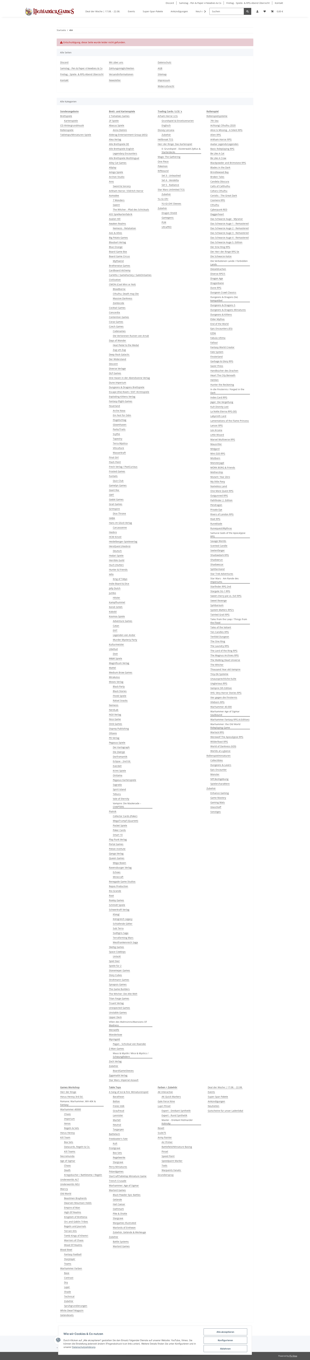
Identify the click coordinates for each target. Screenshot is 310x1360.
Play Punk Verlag (118, 839)
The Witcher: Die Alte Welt (123, 993)
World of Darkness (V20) (223, 746)
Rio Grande (115, 890)
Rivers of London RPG (221, 514)
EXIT (115, 630)
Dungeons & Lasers (220, 765)
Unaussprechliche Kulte (223, 678)
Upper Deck (115, 1017)
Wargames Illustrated (124, 1222)
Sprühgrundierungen (75, 1305)
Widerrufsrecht (166, 86)
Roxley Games (116, 900)
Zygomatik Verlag (118, 1075)
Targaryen (118, 1129)
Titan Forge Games (119, 998)
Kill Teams (69, 1151)
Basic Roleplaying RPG (222, 148)
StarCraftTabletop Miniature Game (127, 1176)
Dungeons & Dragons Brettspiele (126, 387)
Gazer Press (216, 365)
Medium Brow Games (120, 672)
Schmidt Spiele (117, 904)
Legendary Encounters (125, 153)
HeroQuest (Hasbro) (119, 546)
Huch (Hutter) (116, 564)
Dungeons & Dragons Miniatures (228, 309)
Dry (66, 1282)
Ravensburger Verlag (120, 867)
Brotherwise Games (119, 265)
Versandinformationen (121, 74)
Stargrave (118, 1162)
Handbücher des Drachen (224, 370)
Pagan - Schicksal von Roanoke (129, 1043)
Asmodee (114, 195)
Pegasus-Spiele (117, 742)
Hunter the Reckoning (222, 384)
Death (67, 1170)
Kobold (113, 611)
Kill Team (65, 1137)
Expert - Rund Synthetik (174, 1115)
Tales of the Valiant (220, 627)
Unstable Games (118, 1012)
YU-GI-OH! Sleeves (171, 203)
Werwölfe (114, 1029)
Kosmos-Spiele (117, 616)
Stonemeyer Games (119, 970)
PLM (164, 222)
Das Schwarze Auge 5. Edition (226, 242)
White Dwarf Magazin (71, 1310)
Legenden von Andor (124, 635)
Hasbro (113, 532)
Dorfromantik (120, 756)
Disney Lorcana (166, 130)
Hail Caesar (119, 1204)
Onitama (117, 775)
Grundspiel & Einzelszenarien (178, 120)
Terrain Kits (70, 1230)
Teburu (117, 794)
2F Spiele (114, 120)
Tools (164, 1165)
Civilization (115, 279)
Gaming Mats (217, 802)
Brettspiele (66, 116)
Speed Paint (168, 1156)
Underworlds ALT (69, 1179)
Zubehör (113, 1066)
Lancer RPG (216, 425)
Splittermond (217, 569)
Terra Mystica (120, 443)
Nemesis (113, 705)
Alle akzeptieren (225, 1331)
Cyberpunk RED (218, 209)
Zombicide (118, 303)
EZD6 (213, 333)
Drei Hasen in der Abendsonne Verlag (129, 377)
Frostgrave (114, 1148)
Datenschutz (164, 62)
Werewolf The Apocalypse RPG (226, 736)
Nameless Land (218, 486)
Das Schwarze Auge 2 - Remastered (229, 228)
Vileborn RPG (217, 702)
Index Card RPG (218, 397)
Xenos (67, 1123)
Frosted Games (117, 471)
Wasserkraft (119, 452)
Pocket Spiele (120, 825)
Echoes (116, 872)
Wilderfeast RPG (219, 741)
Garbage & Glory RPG (221, 361)
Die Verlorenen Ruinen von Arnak (131, 335)
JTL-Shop (293, 1356)
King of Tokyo (120, 578)
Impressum (164, 80)
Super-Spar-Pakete (218, 1096)
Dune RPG (215, 287)
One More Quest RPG (221, 490)
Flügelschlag (119, 419)
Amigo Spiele (116, 172)
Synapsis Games (118, 984)
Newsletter (115, 80)
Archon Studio (116, 176)
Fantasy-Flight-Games (120, 401)
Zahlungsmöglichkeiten (121, 68)
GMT (111, 494)
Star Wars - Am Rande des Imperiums (224, 580)
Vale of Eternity (121, 798)
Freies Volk (118, 1106)
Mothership (216, 472)
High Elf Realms (72, 1212)
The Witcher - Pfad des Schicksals (131, 209)
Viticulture (118, 448)
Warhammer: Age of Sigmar (124, 1185)
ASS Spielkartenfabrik (120, 214)
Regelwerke (119, 1157)
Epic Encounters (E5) (221, 328)
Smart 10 (118, 834)
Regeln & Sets (71, 1128)
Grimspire (114, 508)
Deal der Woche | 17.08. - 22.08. (225, 1087)
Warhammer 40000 (70, 1109)
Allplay (112, 167)
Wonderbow (115, 1034)
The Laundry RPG (219, 646)
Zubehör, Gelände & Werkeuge (129, 1232)
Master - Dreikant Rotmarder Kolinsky (177, 1121)
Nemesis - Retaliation (124, 228)
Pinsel (165, 1151)
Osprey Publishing (119, 728)
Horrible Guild (116, 560)
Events (211, 1091)
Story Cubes (115, 975)
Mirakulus (114, 677)
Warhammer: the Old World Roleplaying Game (225, 726)
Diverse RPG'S (217, 273)
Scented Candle (218, 545)
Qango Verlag (116, 853)
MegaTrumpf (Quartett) (125, 820)
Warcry (64, 1188)
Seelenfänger (217, 550)
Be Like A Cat (217, 153)
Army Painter (165, 1137)
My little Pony (217, 481)
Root (111, 895)
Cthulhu (214, 204)
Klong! (116, 914)
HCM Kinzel (115, 536)
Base (66, 1273)
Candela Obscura (219, 181)
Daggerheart (217, 214)
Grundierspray (166, 1174)
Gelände (117, 1199)
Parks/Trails (119, 429)
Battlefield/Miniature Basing (177, 1146)
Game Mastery (218, 797)
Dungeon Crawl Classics (223, 292)
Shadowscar (216, 564)
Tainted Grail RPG (219, 614)
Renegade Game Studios (122, 881)
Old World (65, 1193)
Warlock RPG (217, 732)
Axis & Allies (115, 232)
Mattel (112, 667)
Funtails (113, 476)
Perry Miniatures (118, 1166)
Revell (161, 1128)
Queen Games (116, 858)
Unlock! (117, 956)
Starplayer (69, 1259)
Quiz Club (118, 480)
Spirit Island (119, 789)
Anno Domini (120, 130)
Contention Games (119, 317)
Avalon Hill (114, 218)
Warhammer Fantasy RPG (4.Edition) (229, 719)
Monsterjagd (217, 462)
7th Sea (214, 120)
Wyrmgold (114, 1039)
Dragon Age (216, 278)
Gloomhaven (119, 424)
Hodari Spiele (116, 555)
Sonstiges (215, 811)
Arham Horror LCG (168, 116)
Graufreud (118, 1110)
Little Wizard (217, 434)
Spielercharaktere (220, 783)
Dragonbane (217, 283)
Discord (170, 3)
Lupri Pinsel (164, 1106)
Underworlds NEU (70, 1184)
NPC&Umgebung (219, 779)
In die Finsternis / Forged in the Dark (227, 391)
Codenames (119, 331)
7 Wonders (118, 200)
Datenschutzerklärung (83, 1347)
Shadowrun (216, 559)
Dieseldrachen (218, 269)
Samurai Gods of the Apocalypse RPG (227, 534)
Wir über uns (116, 62)
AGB (160, 68)
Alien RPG (215, 134)
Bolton (116, 1101)
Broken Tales (217, 176)
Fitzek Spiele (119, 695)
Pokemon (163, 166)
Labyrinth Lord (218, 416)
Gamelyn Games (118, 485)
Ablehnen (225, 1348)
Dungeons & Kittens (221, 314)
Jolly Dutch (114, 588)
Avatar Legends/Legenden (224, 144)
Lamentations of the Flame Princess (229, 420)
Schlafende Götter (122, 923)
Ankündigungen (216, 1101)
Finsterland (216, 356)
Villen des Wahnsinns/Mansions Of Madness (128, 1023)
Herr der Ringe (68, 1091)
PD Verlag (114, 737)
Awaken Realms (117, 223)
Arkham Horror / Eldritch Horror (126, 190)
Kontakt (279, 3)
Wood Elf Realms (73, 1244)
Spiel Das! (114, 961)
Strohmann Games (119, 979)
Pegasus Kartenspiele (124, 779)
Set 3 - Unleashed (171, 175)
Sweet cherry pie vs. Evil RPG (225, 595)
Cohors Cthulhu (218, 190)
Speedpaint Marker (172, 1160)
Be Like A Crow (218, 158)
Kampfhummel (117, 602)
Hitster (116, 597)
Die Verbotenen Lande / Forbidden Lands (229, 262)
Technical (69, 1296)
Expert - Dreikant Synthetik (176, 1110)
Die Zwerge (119, 751)
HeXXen (214, 379)
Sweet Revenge (218, 600)
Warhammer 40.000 (221, 706)
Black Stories (120, 691)
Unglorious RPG (218, 683)
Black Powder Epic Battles (126, 1194)
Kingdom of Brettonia (75, 1216)
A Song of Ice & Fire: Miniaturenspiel (128, 1091)
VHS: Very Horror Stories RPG (225, 692)
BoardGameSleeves (123, 1070)
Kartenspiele (71, 120)
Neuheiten (213, 1106)
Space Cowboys (117, 951)
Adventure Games (122, 621)
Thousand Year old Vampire (225, 669)
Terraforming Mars (123, 937)
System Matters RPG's (222, 609)
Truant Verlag (116, 1003)
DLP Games (115, 373)
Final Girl (114, 457)
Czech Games (116, 326)
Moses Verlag (116, 681)
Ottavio (113, 733)
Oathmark (118, 1208)
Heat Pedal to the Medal (126, 345)
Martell (117, 1120)
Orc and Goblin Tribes (76, 1221)
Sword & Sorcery (122, 186)
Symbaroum (216, 605)
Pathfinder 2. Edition (221, 500)
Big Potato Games (118, 237)
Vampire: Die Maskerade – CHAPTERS (127, 805)
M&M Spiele (115, 658)
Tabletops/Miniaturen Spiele (75, 134)
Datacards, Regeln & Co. (77, 1146)
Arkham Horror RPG (221, 139)
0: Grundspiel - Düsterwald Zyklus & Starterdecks (181, 150)
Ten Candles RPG (219, 631)
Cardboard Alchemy (119, 270)
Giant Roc (114, 490)
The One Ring (217, 641)
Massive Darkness (122, 298)
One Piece (163, 161)
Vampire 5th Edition (221, 688)
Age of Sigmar (67, 1160)
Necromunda (67, 1156)
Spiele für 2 (115, 965)
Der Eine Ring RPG (220, 246)
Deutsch (117, 550)
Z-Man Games (116, 1048)
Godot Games (116, 499)
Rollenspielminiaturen (219, 755)
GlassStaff (215, 807)
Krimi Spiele (119, 770)
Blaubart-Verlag (117, 242)
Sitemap (162, 74)
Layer (67, 1287)
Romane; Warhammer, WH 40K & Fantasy (78, 1103)
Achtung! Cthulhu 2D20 (223, 125)
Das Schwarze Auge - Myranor (226, 218)
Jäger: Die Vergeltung (221, 402)
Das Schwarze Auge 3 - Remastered (229, 232)
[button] (257, 11)
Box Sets (68, 1142)
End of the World (219, 323)
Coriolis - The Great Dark (223, 195)
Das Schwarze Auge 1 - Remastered (229, 223)
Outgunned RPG (219, 495)
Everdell (117, 765)
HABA (112, 518)
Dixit (115, 653)
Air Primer (167, 1142)
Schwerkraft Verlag (119, 909)
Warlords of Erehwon (124, 1227)
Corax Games (116, 321)
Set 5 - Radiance (170, 184)
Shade (67, 1291)
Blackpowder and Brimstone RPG (228, 162)
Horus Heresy (67, 1132)
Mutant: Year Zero (220, 476)
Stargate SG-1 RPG (220, 591)
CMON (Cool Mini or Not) (122, 284)
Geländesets (67, 1315)
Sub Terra (118, 928)
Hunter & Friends (118, 569)
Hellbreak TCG (165, 139)
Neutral (117, 1124)
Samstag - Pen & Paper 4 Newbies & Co (200, 3)
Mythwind (118, 260)
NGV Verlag (115, 714)
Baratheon (118, 1096)
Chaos (67, 1114)
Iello (111, 574)
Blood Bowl (66, 1249)
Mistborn (215, 458)
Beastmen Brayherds (75, 1198)
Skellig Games (116, 947)
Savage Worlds (218, 541)
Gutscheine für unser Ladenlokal (225, 1110)
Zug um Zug (119, 349)
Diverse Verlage (117, 368)
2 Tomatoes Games (119, 116)
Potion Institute (117, 848)
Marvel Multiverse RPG (222, 439)
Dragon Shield (169, 212)
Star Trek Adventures (221, 573)
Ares (111, 181)
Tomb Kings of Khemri (76, 1235)
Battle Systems (121, 1241)
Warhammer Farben (71, 1268)
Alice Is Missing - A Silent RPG (226, 130)
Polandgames (116, 1171)
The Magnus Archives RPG (224, 655)
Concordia (114, 312)
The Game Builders (119, 989)
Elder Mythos (217, 319)
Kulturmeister (116, 644)
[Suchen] (247, 11)
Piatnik (112, 811)
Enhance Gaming (219, 793)
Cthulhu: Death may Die (126, 293)
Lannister (118, 1115)
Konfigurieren (225, 1340)
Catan (116, 625)
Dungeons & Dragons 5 (222, 305)
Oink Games (115, 723)
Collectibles (216, 760)
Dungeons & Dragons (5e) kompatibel (224, 299)
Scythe (116, 433)
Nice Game (115, 719)
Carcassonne (120, 527)
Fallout (214, 342)
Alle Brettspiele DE (119, 144)
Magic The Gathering (169, 156)
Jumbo (112, 592)
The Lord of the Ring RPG (223, 650)
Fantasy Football (73, 1254)
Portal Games (116, 844)
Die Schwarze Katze (221, 256)
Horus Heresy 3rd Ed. (71, 1096)
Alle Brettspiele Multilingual (124, 158)
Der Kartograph (121, 747)
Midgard (215, 448)
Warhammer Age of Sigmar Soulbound (225, 713)
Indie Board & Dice (119, 583)
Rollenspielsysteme (217, 116)
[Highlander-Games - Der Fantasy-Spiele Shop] (49, 11)
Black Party (119, 686)
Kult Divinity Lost (219, 406)
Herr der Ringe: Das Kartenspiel (175, 144)
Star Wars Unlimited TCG (171, 189)
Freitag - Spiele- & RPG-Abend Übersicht (248, 3)
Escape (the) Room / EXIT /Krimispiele (129, 391)
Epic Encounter (218, 769)
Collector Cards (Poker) (125, 816)
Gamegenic (168, 217)
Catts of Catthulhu (220, 186)
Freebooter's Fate (118, 1138)
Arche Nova (119, 410)
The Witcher (216, 664)
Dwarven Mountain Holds (78, 1202)
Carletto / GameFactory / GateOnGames (130, 275)
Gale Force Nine (166, 1101)
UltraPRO (166, 226)
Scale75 (162, 1132)
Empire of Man (72, 1207)
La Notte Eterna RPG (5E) (223, 411)
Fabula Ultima (217, 337)
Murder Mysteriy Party (125, 639)
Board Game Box (118, 251)
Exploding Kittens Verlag (122, 396)
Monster (214, 774)
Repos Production (118, 886)
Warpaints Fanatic (171, 1170)
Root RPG (215, 518)
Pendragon (216, 504)
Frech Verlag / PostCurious (123, 466)
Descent (113, 363)
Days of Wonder (117, 340)
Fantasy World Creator (222, 347)
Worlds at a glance (220, 750)
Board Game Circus (119, 256)
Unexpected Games (119, 1007)
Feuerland (114, 405)
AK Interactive (165, 1091)
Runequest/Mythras (221, 528)
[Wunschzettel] (264, 11)
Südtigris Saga (120, 933)
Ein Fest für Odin (122, 415)
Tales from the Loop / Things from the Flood (228, 621)
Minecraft (118, 876)
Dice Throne (119, 513)
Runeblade (216, 523)
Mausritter (216, 444)
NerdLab (113, 709)
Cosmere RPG (217, 200)
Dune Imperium (117, 382)
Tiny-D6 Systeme (219, 674)
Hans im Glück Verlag (120, 522)
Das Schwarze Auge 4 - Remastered (229, 237)
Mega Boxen (119, 862)
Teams (67, 1263)
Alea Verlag (115, 139)
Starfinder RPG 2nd (220, 586)
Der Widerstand (117, 359)
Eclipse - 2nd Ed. (122, 761)
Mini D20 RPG (217, 453)
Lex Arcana (216, 430)
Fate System (216, 351)
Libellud (113, 649)
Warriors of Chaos (73, 1240)
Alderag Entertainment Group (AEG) (128, 134)
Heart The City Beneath (222, 375)
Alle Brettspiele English (121, 148)
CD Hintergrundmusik (72, 125)
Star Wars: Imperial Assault (123, 1080)
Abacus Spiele (116, 125)
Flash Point (115, 462)
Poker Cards (119, 830)
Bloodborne (119, 289)
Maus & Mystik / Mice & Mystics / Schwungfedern (130, 1055)
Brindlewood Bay (219, 172)
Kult (115, 1143)
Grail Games (115, 504)
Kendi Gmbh (116, 606)
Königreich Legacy (122, 918)
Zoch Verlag (115, 1061)
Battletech (114, 1134)
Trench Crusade (117, 1180)
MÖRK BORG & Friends (222, 467)
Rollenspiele (66, 130)
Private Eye (216, 509)
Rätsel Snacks (120, 700)
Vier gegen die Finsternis (223, 697)
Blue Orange (116, 246)
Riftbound (163, 170)
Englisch (166, 125)
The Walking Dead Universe (225, 660)
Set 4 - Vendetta (170, 180)
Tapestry (117, 438)
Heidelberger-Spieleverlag (123, 541)
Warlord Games (117, 1190)
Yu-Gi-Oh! (163, 198)
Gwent (116, 204)
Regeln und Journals (75, 1226)
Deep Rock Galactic (119, 354)
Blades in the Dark (220, 167)
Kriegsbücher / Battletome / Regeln (83, 1174)
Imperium (69, 1118)
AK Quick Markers (171, 1096)
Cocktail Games (117, 307)
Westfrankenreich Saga (125, 942)
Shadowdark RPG (219, 555)
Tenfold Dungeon (219, 636)
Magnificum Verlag (119, 663)
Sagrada (117, 784)
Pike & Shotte (120, 1213)
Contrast (68, 1277)
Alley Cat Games (117, 162)
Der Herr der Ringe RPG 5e (224, 251)
